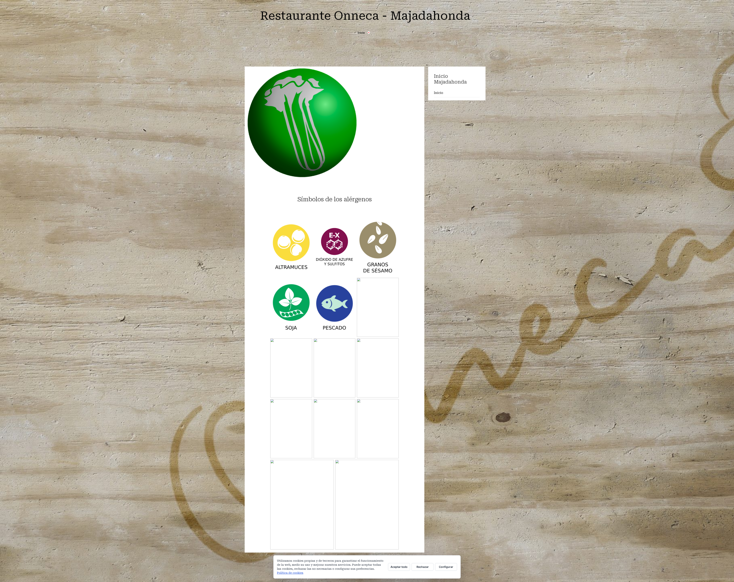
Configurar (446, 566)
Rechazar (423, 566)
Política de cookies (290, 572)
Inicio (438, 93)
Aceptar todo (399, 566)
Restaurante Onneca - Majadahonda (365, 16)
